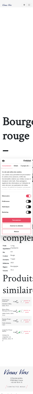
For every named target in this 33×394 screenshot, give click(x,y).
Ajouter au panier (27, 301)
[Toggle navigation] (24, 5)
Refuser (16, 231)
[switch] (28, 201)
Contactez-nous (17, 387)
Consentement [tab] (6, 166)
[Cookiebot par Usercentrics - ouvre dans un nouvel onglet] (23, 161)
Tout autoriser (16, 220)
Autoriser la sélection (16, 226)
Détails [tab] (16, 166)
